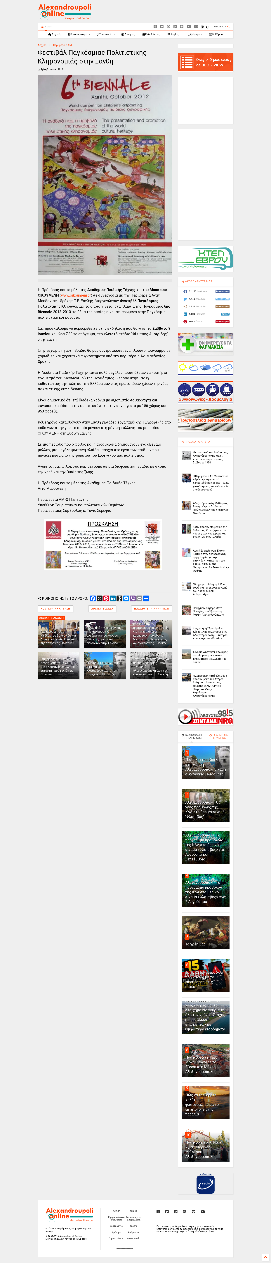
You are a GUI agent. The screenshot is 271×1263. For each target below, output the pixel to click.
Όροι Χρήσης (116, 1238)
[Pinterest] (181, 27)
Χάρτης (133, 1226)
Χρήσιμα (194, 34)
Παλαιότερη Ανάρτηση (151, 608)
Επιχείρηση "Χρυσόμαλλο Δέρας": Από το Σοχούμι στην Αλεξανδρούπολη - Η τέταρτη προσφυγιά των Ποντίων (58, 666)
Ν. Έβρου (217, 34)
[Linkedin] (175, 27)
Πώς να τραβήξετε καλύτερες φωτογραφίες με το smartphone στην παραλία (202, 1104)
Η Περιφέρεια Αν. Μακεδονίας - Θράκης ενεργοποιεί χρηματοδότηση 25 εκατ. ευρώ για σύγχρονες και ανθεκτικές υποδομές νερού (211, 483)
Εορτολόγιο (116, 1226)
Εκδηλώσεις (152, 34)
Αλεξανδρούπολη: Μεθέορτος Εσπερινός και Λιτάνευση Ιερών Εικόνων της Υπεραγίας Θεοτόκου (58, 637)
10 (188, 1135)
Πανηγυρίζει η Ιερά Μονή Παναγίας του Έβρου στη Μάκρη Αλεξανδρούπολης (208, 611)
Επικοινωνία (133, 1238)
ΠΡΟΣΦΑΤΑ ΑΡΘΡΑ (197, 441)
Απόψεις (129, 34)
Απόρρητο (133, 1232)
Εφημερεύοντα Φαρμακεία (116, 1218)
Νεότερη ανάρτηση (55, 608)
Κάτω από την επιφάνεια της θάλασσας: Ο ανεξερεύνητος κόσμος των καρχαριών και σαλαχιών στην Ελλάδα (103, 635)
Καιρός (133, 1211)
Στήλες (174, 34)
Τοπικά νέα (105, 34)
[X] (162, 27)
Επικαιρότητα (78, 34)
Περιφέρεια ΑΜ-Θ (63, 45)
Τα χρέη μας (195, 944)
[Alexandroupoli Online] (64, 18)
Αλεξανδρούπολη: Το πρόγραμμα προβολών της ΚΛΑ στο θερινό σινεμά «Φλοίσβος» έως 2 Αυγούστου (205, 892)
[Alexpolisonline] (196, 27)
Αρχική (55, 34)
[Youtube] (189, 27)
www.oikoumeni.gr (76, 295)
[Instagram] (168, 27)
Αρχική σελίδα (102, 608)
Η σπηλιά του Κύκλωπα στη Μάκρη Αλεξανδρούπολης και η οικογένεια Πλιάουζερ (102, 668)
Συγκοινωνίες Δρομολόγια (133, 1218)
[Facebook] (155, 27)
